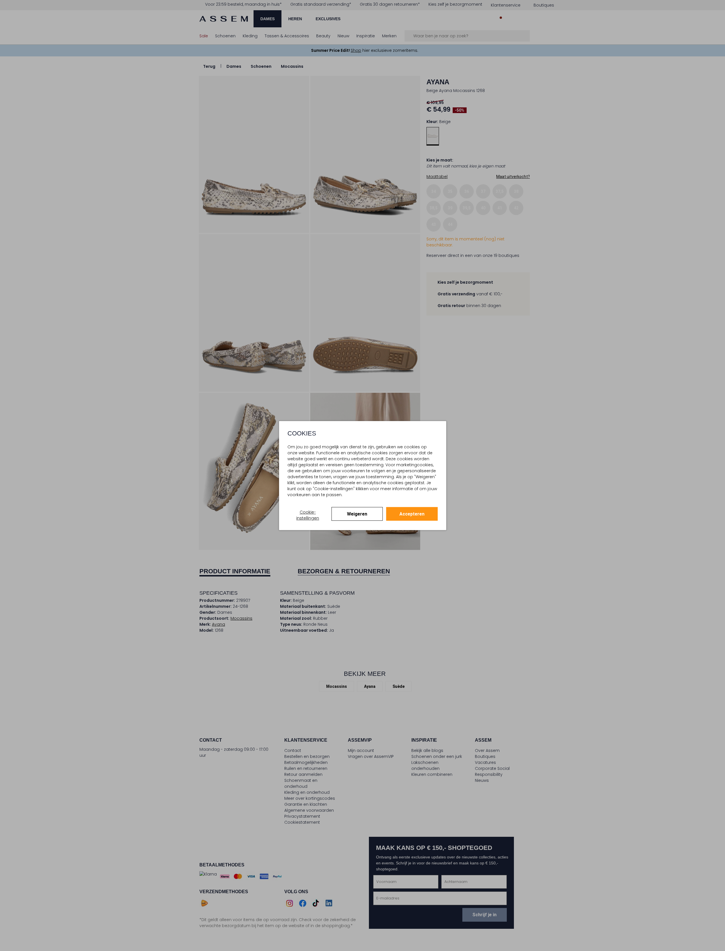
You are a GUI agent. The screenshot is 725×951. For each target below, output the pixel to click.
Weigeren (357, 514)
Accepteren (411, 514)
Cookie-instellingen (307, 515)
